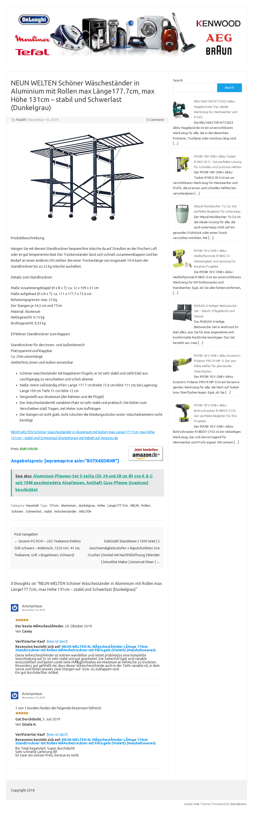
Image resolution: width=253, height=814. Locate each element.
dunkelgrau (87, 505)
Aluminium (68, 505)
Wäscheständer (65, 511)
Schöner (17, 511)
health (21, 120)
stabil (48, 511)
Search (178, 80)
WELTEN (85, 511)
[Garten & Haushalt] (126, 57)
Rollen (145, 505)
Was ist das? (57, 641)
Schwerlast (34, 511)
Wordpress (239, 804)
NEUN (134, 505)
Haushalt (32, 505)
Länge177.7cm (117, 505)
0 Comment (155, 120)
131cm (54, 505)
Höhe (101, 505)
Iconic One (192, 804)
